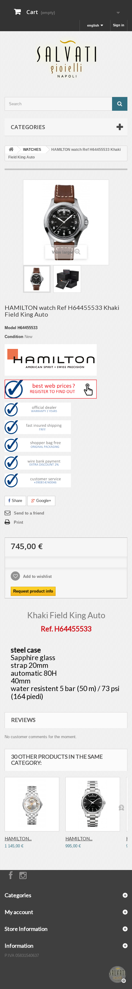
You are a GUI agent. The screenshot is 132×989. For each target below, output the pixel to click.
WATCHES (32, 149)
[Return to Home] (11, 150)
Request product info (33, 591)
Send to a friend (29, 513)
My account (19, 912)
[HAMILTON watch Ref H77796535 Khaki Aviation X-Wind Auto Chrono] (67, 279)
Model (10, 327)
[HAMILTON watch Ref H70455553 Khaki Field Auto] (36, 279)
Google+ (43, 500)
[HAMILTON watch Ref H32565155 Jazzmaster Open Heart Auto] (32, 804)
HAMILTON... (18, 838)
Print (18, 522)
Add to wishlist (37, 576)
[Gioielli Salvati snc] (66, 59)
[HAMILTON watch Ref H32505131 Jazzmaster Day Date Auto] (92, 804)
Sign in (118, 25)
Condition (14, 336)
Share (16, 500)
